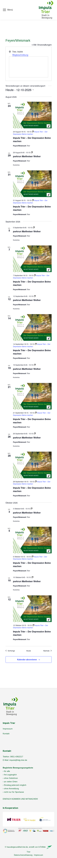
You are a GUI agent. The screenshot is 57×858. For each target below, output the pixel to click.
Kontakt (6, 733)
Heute (28, 651)
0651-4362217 (16, 756)
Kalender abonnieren (27, 659)
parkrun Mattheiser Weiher (27, 156)
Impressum (8, 729)
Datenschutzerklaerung (23, 855)
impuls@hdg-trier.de (18, 760)
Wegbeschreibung (20, 54)
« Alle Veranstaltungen (42, 45)
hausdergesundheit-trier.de (17, 847)
